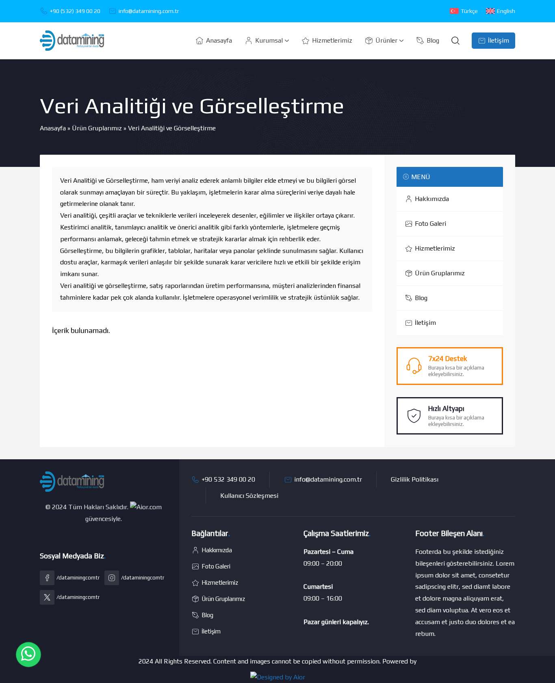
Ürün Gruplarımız (97, 128)
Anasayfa (53, 128)
